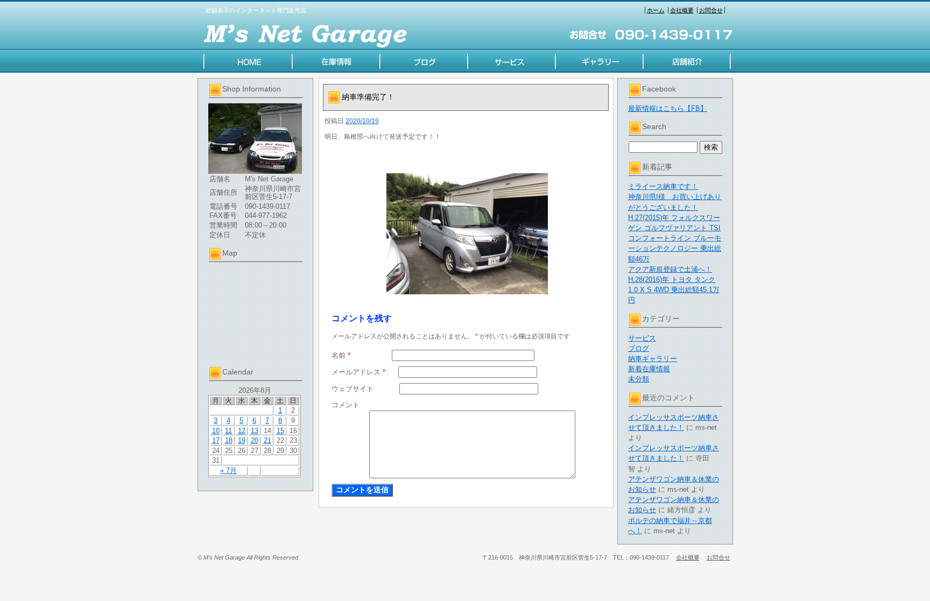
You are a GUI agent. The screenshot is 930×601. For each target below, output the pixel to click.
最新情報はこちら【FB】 (667, 108)
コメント (346, 405)
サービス (642, 338)
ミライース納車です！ (663, 186)
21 (267, 440)
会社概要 (682, 10)
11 (228, 431)
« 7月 (228, 470)
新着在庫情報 (649, 369)
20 (254, 440)
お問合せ (711, 10)
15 (280, 431)
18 (228, 440)
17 (216, 440)
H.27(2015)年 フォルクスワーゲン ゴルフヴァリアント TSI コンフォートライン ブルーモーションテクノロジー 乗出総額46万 (674, 238)
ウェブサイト (353, 389)
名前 (341, 355)
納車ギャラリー (652, 359)
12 (241, 431)
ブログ (638, 348)
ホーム (656, 10)
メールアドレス (358, 372)
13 (254, 431)
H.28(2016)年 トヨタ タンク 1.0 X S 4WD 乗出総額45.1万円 (674, 289)
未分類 (638, 379)
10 (216, 431)
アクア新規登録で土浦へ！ (670, 269)
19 (241, 440)
